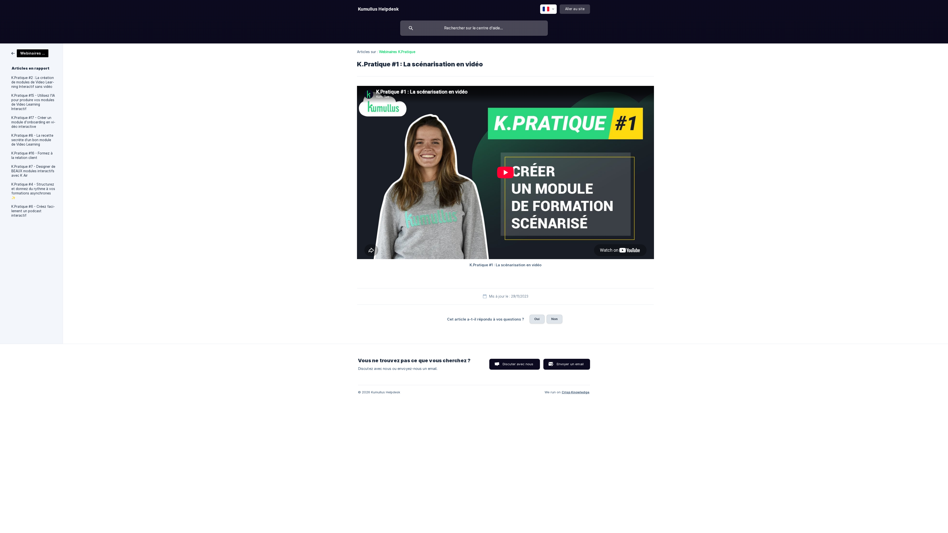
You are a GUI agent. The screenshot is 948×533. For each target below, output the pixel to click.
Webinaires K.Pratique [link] (397, 52)
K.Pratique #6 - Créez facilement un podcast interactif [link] (33, 211)
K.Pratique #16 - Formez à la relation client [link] (32, 155)
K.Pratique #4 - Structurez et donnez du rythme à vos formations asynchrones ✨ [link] (33, 191)
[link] (29, 53)
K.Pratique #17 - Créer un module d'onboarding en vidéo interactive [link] (33, 122)
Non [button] (554, 319)
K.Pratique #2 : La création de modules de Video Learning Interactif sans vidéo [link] (32, 82)
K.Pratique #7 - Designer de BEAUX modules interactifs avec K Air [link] (33, 171)
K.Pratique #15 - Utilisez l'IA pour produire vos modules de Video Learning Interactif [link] (33, 102)
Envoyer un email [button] (570, 364)
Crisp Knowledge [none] (575, 392)
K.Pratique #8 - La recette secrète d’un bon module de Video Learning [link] (32, 139)
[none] (378, 9)
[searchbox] (474, 28)
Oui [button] (537, 319)
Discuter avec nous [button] (518, 364)
